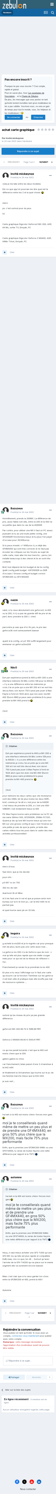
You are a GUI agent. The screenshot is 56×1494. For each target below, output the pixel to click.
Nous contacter (28, 1489)
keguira (15, 933)
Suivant (43, 162)
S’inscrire (38, 117)
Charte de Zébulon (30, 96)
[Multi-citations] (4, 252)
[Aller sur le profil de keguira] (5, 935)
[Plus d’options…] (50, 176)
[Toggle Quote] (7, 746)
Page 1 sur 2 (29, 162)
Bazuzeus (17, 508)
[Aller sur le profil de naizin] (5, 602)
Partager (14, 1377)
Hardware (27, 141)
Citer (12, 252)
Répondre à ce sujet (28, 151)
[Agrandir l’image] (42, 192)
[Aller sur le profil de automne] (5, 1179)
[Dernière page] (52, 162)
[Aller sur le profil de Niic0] (5, 669)
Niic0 (14, 667)
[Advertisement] (28, 46)
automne (16, 1177)
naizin (14, 600)
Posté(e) (22, 177)
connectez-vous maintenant (25, 1336)
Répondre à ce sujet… (19, 1360)
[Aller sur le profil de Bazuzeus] (5, 510)
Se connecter (13, 117)
